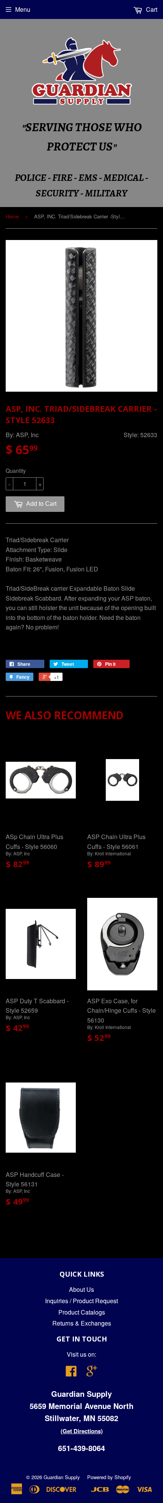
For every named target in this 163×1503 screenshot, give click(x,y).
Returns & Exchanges (81, 1323)
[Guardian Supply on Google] (91, 1373)
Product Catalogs (81, 1312)
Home (12, 216)
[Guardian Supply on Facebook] (71, 1373)
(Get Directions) (82, 1431)
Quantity (16, 470)
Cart (150, 9)
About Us (81, 1289)
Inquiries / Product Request (81, 1300)
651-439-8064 (81, 1447)
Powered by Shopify (109, 1477)
